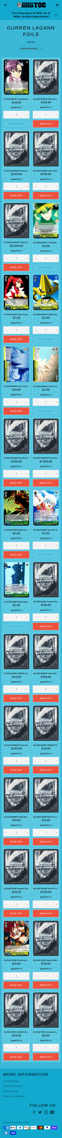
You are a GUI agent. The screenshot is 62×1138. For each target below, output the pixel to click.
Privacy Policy (11, 1080)
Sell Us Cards (10, 1091)
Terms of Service (12, 1086)
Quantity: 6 (45, 538)
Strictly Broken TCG (20, 1122)
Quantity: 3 (16, 610)
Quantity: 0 (45, 107)
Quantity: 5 (16, 107)
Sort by (31, 42)
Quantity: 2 (45, 323)
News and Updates (13, 1096)
